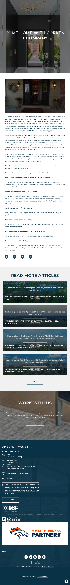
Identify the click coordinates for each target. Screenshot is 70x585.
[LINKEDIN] (30, 557)
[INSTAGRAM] (26, 557)
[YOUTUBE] (44, 557)
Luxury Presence (47, 566)
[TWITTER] (39, 557)
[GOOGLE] (35, 557)
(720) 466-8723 (10, 250)
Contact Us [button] (35, 428)
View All (35, 382)
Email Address (7, 478)
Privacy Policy (9, 493)
